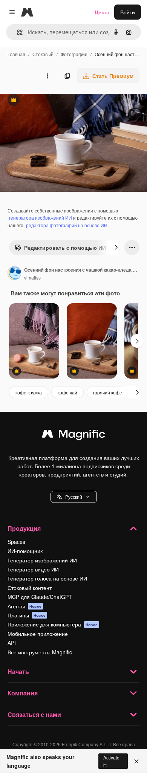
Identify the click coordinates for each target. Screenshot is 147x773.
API (12, 642)
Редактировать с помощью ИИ (60, 249)
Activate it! (111, 761)
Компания (23, 693)
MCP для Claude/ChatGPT (40, 596)
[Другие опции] (47, 75)
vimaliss (32, 277)
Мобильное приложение (38, 633)
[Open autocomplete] (16, 32)
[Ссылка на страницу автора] (14, 273)
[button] (74, 497)
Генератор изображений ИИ (42, 560)
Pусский (73, 496)
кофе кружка (28, 392)
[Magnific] (73, 435)
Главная (16, 54)
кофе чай (67, 392)
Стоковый (43, 54)
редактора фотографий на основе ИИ (66, 225)
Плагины (27, 615)
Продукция (24, 528)
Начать (18, 671)
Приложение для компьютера (53, 624)
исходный (50, 101)
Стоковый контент (30, 587)
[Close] (136, 761)
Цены (102, 12)
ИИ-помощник (25, 551)
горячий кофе (107, 392)
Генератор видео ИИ (33, 569)
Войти (127, 12)
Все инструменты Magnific (40, 652)
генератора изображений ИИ (40, 217)
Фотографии (74, 54)
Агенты (24, 606)
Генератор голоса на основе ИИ (47, 578)
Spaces (16, 541)
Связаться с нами (34, 714)
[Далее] (116, 247)
